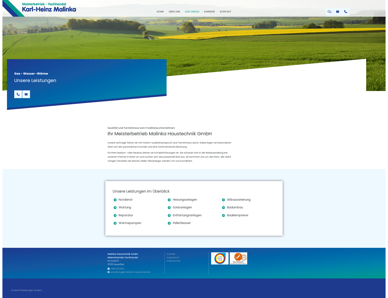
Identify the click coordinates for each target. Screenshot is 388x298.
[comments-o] (329, 11)
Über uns (174, 11)
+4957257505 (117, 268)
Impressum (173, 257)
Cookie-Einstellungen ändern (21, 280)
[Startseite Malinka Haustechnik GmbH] (49, 8)
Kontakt (225, 11)
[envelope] (337, 11)
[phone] (346, 11)
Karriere (209, 11)
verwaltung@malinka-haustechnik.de (130, 272)
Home (160, 11)
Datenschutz (174, 260)
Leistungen (192, 11)
